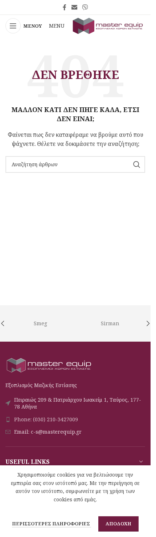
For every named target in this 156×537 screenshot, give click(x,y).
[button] (148, 323)
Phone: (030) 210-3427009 (46, 419)
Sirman (110, 323)
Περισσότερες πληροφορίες (51, 523)
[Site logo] (108, 25)
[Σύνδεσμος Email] (74, 7)
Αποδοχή (118, 523)
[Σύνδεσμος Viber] (85, 7)
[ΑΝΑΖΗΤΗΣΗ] (136, 164)
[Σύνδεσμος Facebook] (64, 7)
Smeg (40, 323)
